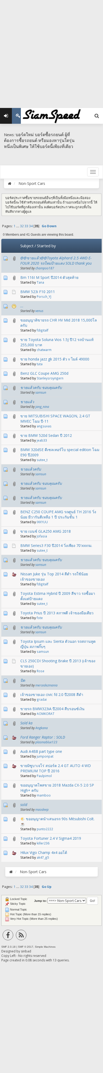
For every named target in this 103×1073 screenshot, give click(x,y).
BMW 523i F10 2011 (37, 291)
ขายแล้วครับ (30, 469)
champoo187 (44, 268)
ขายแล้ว (27, 401)
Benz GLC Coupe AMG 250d (44, 373)
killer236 (43, 843)
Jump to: (40, 900)
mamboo (44, 795)
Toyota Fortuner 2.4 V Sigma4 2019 (50, 838)
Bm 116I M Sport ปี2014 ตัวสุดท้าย (49, 277)
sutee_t (42, 460)
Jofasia (42, 536)
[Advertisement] (51, 51)
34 (31, 226)
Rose (40, 671)
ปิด (22, 680)
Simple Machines (45, 946)
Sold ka (26, 722)
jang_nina (42, 406)
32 (22, 226)
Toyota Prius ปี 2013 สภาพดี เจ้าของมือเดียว (56, 612)
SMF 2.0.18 (8, 946)
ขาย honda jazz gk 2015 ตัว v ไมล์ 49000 (54, 359)
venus (39, 311)
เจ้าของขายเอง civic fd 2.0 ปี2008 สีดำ (51, 694)
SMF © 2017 (25, 946)
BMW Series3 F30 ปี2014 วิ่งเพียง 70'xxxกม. (56, 545)
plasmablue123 (46, 742)
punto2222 (45, 829)
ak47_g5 (43, 857)
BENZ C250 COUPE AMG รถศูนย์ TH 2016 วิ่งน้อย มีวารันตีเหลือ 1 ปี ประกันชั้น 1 (58, 514)
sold (23, 804)
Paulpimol (44, 776)
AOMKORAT (45, 713)
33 (26, 226)
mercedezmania (46, 685)
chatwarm (44, 350)
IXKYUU (42, 522)
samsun (40, 392)
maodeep (42, 809)
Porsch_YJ (44, 296)
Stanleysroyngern (50, 378)
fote (40, 618)
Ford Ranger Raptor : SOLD (42, 737)
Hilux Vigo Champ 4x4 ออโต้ (43, 852)
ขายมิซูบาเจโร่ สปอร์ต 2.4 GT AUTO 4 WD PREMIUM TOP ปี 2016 (55, 768)
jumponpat (45, 756)
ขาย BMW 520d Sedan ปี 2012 (46, 435)
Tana (40, 282)
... (18, 226)
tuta (40, 364)
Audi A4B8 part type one (41, 751)
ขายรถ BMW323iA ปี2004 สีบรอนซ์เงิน (52, 708)
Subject (27, 245)
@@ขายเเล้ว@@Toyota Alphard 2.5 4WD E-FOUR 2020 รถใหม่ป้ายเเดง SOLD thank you (56, 260)
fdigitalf (42, 330)
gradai (42, 699)
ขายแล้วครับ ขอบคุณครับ (41, 387)
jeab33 (42, 440)
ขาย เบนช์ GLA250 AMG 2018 (45, 531)
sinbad (26, 951)
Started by (46, 245)
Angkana (41, 728)
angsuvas (44, 426)
